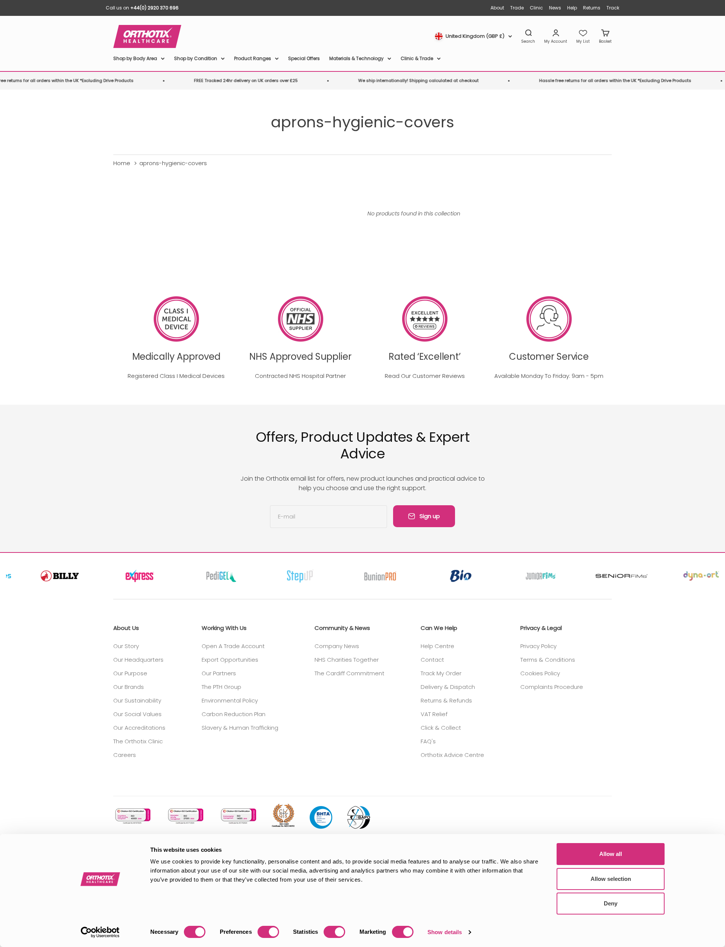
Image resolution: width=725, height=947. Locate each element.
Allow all (610, 854)
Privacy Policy (538, 646)
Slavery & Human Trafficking (240, 728)
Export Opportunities (230, 660)
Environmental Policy (230, 700)
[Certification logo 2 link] (185, 816)
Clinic (536, 8)
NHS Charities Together (347, 660)
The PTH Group (221, 687)
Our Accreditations (139, 728)
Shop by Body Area (135, 58)
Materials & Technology (356, 58)
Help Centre (437, 646)
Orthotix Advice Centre (452, 755)
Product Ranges (252, 58)
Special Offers (304, 58)
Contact (432, 660)
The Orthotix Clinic (138, 741)
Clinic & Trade (417, 58)
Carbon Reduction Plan (233, 714)
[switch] (268, 932)
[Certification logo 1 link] (132, 816)
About (497, 8)
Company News (337, 646)
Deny (610, 903)
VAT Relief (434, 714)
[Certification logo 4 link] (283, 816)
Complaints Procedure (551, 687)
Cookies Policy (540, 673)
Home (121, 163)
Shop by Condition (195, 58)
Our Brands (128, 687)
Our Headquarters (138, 660)
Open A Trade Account (233, 646)
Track (612, 8)
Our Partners (219, 673)
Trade (517, 8)
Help (572, 8)
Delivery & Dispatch (448, 687)
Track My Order (441, 673)
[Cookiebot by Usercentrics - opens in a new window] (100, 932)
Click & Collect (441, 728)
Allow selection (611, 879)
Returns (591, 8)
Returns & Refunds (446, 700)
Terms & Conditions (547, 660)
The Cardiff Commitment (349, 673)
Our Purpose (130, 673)
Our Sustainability (137, 700)
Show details (444, 932)
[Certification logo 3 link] (238, 816)
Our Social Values (137, 714)
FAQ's (428, 741)
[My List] (583, 37)
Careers (124, 755)
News (555, 8)
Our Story (126, 646)
